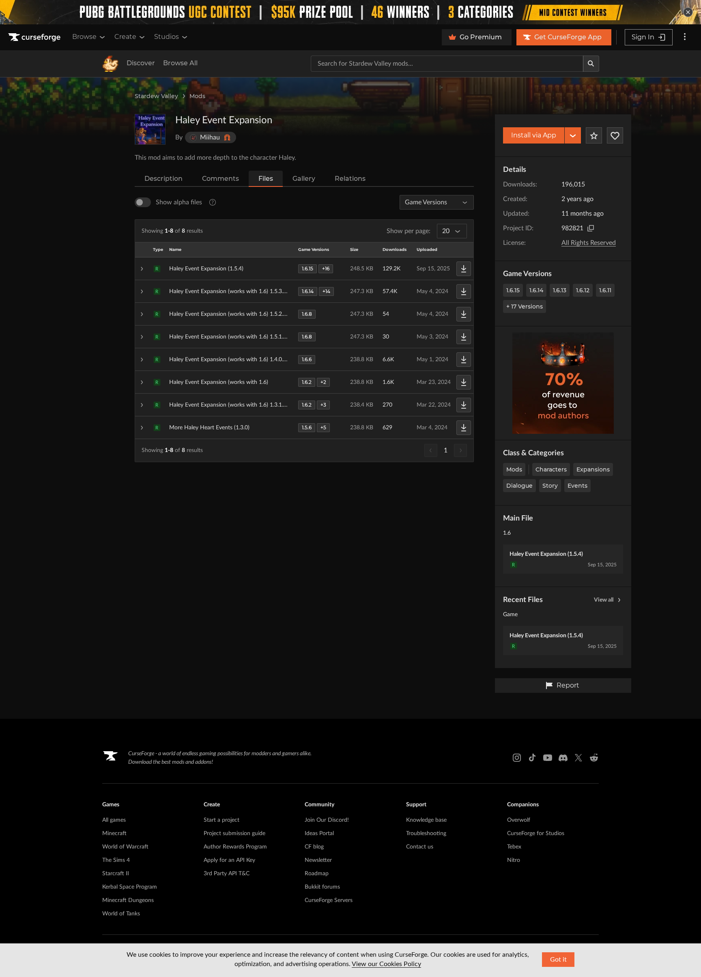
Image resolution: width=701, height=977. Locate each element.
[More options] (685, 37)
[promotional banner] (350, 12)
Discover (141, 63)
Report (568, 685)
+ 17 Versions (524, 306)
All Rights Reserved (588, 243)
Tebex (514, 847)
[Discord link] (563, 758)
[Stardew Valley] (110, 64)
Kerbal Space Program (129, 887)
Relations (350, 178)
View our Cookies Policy (386, 964)
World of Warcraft (125, 847)
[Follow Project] (615, 135)
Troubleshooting (426, 833)
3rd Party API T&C (226, 873)
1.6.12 (582, 290)
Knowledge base (426, 820)
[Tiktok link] (532, 758)
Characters (551, 469)
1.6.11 (605, 290)
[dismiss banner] (688, 12)
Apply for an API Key (229, 860)
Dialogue (519, 485)
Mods (197, 96)
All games (114, 820)
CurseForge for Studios (535, 833)
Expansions (593, 469)
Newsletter (318, 860)
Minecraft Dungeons (128, 900)
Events (577, 485)
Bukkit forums (322, 887)
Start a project (221, 820)
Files (265, 178)
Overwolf (518, 820)
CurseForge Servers (329, 900)
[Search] (591, 64)
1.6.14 (536, 290)
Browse (84, 37)
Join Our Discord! (327, 820)
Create (125, 37)
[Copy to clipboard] (591, 228)
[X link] (578, 758)
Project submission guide (234, 833)
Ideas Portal (319, 833)
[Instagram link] (517, 758)
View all (603, 600)
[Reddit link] (594, 758)
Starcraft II (115, 873)
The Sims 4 (116, 860)
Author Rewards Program (235, 847)
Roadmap (317, 873)
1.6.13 (559, 290)
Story (550, 485)
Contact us (419, 847)
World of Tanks (121, 914)
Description (163, 178)
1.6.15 (513, 290)
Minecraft (114, 833)
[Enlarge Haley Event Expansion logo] (150, 129)
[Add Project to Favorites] (594, 135)
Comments (220, 178)
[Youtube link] (548, 758)
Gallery (303, 178)
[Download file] (463, 268)
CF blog (314, 847)
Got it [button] (558, 959)
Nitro (513, 860)
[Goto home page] (35, 37)
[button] (304, 268)
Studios (166, 37)
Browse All (180, 63)
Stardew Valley (156, 96)
